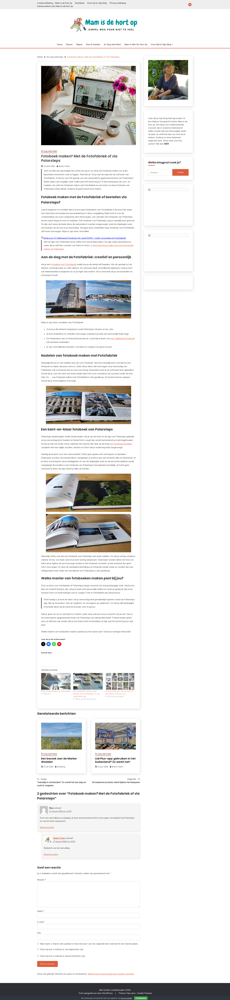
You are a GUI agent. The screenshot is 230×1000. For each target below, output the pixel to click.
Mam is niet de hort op (135, 44)
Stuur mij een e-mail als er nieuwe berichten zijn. (62, 956)
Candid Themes (144, 993)
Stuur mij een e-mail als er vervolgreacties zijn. (62, 949)
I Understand (141, 998)
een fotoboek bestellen (121, 443)
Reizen (69, 44)
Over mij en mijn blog (97, 3)
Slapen (79, 44)
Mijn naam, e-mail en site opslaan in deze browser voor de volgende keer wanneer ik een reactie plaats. (89, 943)
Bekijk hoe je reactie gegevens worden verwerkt (111, 974)
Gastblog (61, 766)
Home (60, 44)
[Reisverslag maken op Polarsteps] (56, 681)
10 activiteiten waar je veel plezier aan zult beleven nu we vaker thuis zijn (86, 694)
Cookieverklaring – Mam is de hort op (54, 3)
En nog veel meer (112, 44)
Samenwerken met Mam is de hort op (55, 6)
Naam (40, 911)
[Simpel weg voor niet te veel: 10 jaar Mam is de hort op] (120, 681)
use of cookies (126, 998)
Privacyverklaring (118, 3)
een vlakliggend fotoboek (123, 338)
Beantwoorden (47, 827)
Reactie (41, 879)
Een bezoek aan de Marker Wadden (59, 760)
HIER (166, 143)
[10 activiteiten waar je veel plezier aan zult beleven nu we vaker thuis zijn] (88, 681)
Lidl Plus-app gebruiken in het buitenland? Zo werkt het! (115, 760)
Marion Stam (64, 166)
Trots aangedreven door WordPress (95, 993)
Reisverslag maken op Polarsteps (56, 691)
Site (39, 932)
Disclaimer (80, 3)
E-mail (41, 922)
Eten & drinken (93, 44)
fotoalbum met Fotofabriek (63, 264)
